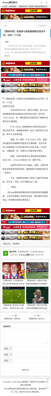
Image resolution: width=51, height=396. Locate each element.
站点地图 (40, 382)
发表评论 (43, 26)
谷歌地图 (27, 385)
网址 (6, 361)
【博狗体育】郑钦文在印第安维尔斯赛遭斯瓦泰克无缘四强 (36, 308)
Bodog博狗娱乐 (9, 2)
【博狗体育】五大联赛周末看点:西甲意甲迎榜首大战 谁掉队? (13, 284)
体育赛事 (12, 6)
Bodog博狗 (25, 255)
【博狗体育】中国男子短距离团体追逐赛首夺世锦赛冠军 (36, 284)
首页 (5, 6)
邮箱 (8, 354)
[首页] (48, 379)
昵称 (8, 348)
